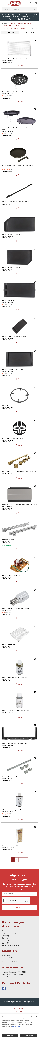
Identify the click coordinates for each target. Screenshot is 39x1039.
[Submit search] (34, 9)
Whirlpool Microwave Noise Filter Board (12, 575)
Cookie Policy (16, 1026)
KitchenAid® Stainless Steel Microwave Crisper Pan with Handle (18, 165)
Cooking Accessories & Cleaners (10, 25)
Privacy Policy (19, 1012)
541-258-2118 (12, 962)
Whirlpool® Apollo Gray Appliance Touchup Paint (14, 677)
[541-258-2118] (36, 3)
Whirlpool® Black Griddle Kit (9, 300)
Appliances (12, 23)
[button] (3, 3)
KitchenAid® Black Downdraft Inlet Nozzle (12, 438)
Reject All (10, 1035)
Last (25, 860)
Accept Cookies (28, 1035)
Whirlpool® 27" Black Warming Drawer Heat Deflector (15, 201)
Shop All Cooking (28, 23)
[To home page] (15, 3)
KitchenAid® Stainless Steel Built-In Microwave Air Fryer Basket (18, 58)
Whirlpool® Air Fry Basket (8, 644)
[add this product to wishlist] (35, 40)
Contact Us (6, 943)
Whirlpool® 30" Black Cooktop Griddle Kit (12, 234)
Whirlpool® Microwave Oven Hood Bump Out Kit (14, 743)
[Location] (30, 3)
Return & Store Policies (10, 945)
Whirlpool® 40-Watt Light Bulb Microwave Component (15, 608)
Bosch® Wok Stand (7, 405)
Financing (5, 936)
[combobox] (29, 32)
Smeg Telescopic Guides (8, 539)
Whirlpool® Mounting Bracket (9, 776)
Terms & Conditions (19, 1009)
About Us (5, 940)
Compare (20, 65)
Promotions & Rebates (10, 933)
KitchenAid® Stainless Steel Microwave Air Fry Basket (15, 92)
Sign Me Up (20, 907)
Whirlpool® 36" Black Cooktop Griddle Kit (12, 267)
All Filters (11, 32)
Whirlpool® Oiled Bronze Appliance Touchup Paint (14, 810)
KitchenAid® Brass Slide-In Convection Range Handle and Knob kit (19, 471)
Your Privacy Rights (19, 1030)
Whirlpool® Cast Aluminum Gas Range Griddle (14, 336)
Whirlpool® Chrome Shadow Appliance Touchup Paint (15, 710)
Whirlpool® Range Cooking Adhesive (11, 846)
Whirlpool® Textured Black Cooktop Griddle (13, 369)
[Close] (37, 1017)
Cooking (19, 23)
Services (5, 938)
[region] (19, 1026)
